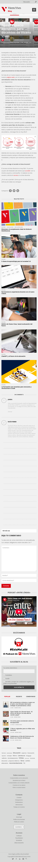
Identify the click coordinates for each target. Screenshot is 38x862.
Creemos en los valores (19, 785)
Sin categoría (19, 227)
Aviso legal (19, 817)
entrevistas (9, 753)
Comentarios (30, 696)
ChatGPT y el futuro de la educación (13, 356)
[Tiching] (26, 859)
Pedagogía (28, 755)
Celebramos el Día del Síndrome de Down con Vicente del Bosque (22, 737)
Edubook (11, 42)
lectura (4, 753)
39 (22, 42)
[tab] (7, 697)
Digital (4, 18)
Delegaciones (19, 800)
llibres (15, 756)
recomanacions (13, 758)
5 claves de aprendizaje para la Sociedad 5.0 (16, 261)
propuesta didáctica (13, 761)
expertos (24, 753)
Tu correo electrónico (10, 668)
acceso (16, 175)
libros (22, 761)
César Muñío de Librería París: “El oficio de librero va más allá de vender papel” (21, 713)
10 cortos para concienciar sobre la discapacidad (22, 721)
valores (4, 758)
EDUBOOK (19, 840)
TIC (24, 763)
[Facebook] (10, 190)
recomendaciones (15, 763)
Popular (7, 696)
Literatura (21, 756)
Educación (10, 227)
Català (7, 678)
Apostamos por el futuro (19, 780)
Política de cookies (19, 821)
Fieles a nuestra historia (19, 787)
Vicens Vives (8, 40)
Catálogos (19, 835)
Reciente (19, 696)
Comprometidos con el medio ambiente (19, 782)
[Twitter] (14, 190)
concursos (27, 758)
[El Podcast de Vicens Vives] (19, 646)
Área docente (6, 42)
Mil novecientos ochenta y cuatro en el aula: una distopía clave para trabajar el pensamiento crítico (22, 704)
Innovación (30, 753)
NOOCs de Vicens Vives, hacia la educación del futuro (16, 325)
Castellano (8, 675)
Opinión (4, 755)
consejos (9, 756)
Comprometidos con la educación (19, 778)
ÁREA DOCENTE (19, 843)
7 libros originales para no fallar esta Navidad (22, 729)
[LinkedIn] (18, 190)
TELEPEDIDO (19, 838)
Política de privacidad (19, 819)
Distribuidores (19, 802)
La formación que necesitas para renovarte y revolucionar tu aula (16, 387)
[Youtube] (19, 859)
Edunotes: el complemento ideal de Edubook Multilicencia (16, 230)
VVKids (21, 758)
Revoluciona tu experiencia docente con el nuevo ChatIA (17, 292)
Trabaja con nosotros (19, 807)
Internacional (19, 804)
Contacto (19, 797)
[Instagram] (22, 859)
